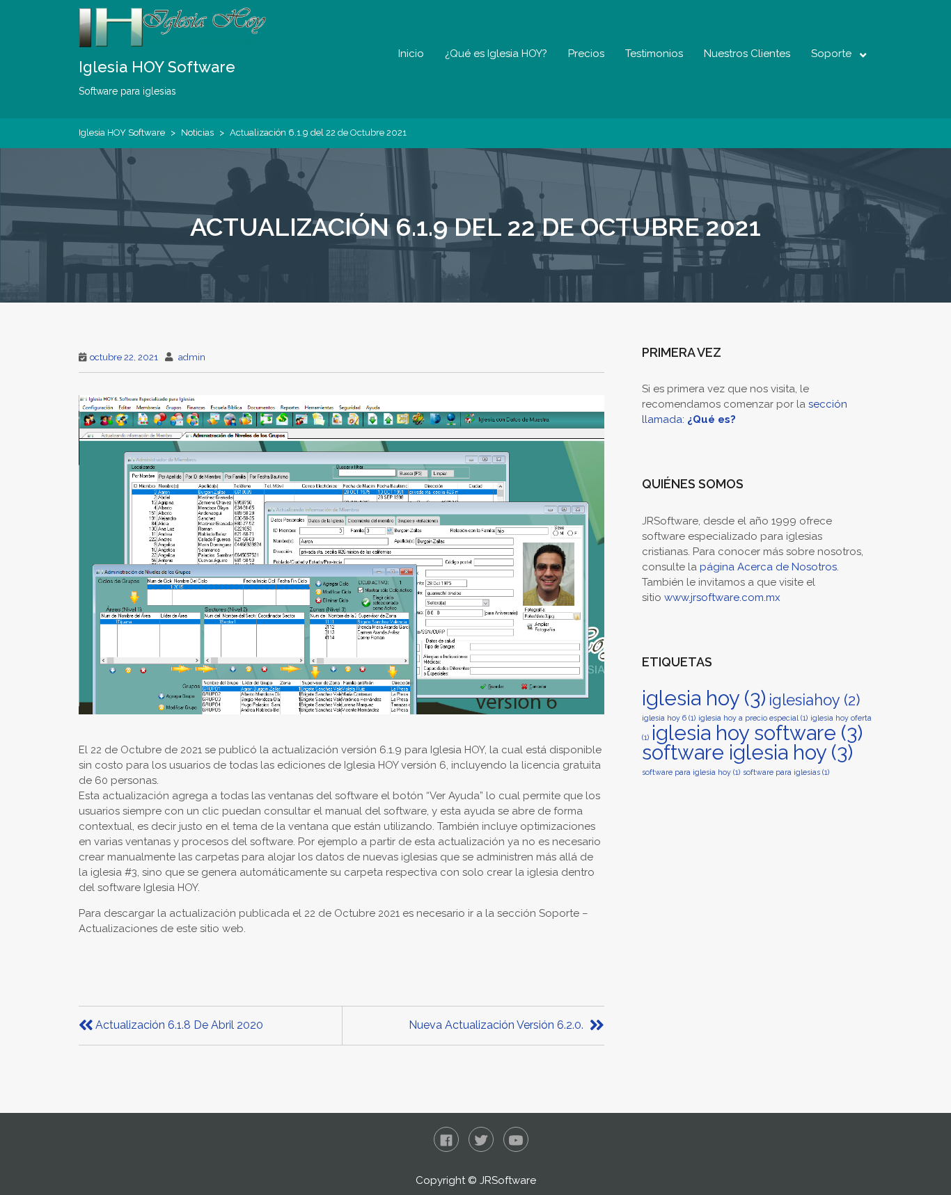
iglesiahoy (814, 700)
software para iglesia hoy (691, 772)
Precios (586, 53)
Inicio (411, 53)
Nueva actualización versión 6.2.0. (496, 1025)
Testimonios (654, 53)
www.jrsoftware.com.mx (722, 597)
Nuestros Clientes (747, 53)
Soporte (831, 53)
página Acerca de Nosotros (768, 567)
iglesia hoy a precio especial (753, 718)
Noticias (197, 132)
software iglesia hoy (747, 752)
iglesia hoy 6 (668, 718)
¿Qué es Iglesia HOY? (496, 53)
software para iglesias (786, 772)
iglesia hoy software (757, 733)
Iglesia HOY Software (157, 66)
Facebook (446, 1139)
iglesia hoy (704, 698)
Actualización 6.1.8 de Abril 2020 (179, 1025)
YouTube (515, 1139)
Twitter (481, 1139)
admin (191, 357)
